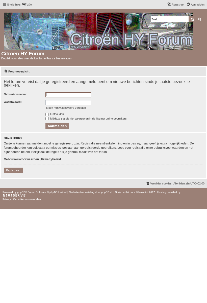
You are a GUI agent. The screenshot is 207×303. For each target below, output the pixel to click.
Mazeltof (143, 192)
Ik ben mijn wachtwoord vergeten (65, 107)
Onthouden (56, 114)
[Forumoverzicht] (98, 30)
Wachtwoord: (13, 101)
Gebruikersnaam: (15, 94)
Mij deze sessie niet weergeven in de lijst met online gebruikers (88, 118)
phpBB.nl (106, 192)
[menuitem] (27, 5)
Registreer (13, 170)
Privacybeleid (51, 159)
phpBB (21, 192)
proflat (125, 192)
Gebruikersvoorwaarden (21, 159)
